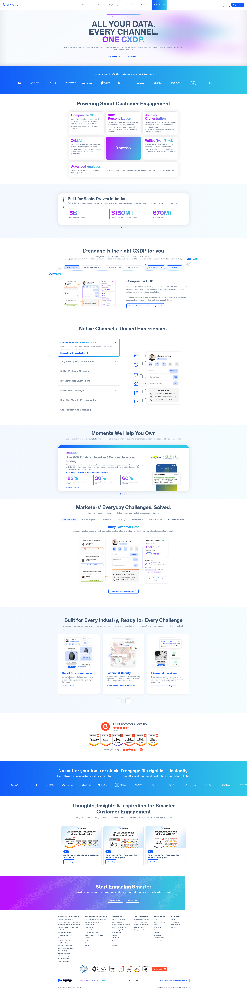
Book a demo (112, 56)
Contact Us (132, 900)
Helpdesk (157, 932)
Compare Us (132, 56)
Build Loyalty (121, 519)
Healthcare (115, 935)
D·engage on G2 (139, 930)
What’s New (157, 924)
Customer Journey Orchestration (68, 927)
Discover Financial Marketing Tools (163, 686)
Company (143, 5)
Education (115, 940)
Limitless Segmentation (65, 932)
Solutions (98, 5)
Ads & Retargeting (63, 961)
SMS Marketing (62, 950)
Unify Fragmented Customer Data (95, 919)
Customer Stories (159, 922)
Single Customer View (114, 267)
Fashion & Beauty (117, 922)
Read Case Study (71, 487)
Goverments (115, 943)
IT (85, 948)
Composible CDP (72, 267)
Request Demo (237, 5)
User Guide (157, 935)
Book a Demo (115, 900)
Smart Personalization (156, 267)
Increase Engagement (89, 519)
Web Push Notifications (65, 945)
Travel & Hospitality (117, 930)
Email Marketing (63, 943)
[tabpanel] (123, 209)
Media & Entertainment (119, 927)
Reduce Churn (106, 519)
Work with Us (175, 924)
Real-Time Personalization (176, 519)
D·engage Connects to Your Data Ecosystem (144, 306)
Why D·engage (114, 5)
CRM (86, 940)
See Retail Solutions (69, 686)
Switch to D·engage (140, 927)
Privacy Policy (172, 987)
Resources (130, 5)
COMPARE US (159, 5)
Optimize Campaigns (155, 519)
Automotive (115, 937)
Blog (66, 852)
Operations (88, 943)
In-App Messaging (63, 956)
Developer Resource (160, 930)
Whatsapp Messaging (64, 953)
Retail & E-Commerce (118, 919)
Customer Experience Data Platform (69, 922)
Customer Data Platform (65, 919)
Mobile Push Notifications (65, 948)
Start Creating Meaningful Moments (172, 980)
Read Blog (69, 862)
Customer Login (159, 937)
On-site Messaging (63, 958)
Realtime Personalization (65, 930)
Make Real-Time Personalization (95, 935)
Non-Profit (115, 945)
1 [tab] (121, 227)
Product (85, 5)
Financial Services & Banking (121, 924)
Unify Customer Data (69, 519)
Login (226, 5)
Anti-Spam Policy (184, 987)
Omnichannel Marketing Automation (69, 924)
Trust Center (175, 922)
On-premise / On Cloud (65, 935)
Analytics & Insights (64, 940)
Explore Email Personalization (72, 353)
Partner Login (158, 940)
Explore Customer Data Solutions (122, 591)
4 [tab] (126, 494)
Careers (173, 927)
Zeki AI (174, 267)
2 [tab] (123, 227)
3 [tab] (125, 227)
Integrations (157, 927)
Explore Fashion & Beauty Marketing (119, 685)
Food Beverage (116, 932)
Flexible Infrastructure (133, 267)
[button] (128, 701)
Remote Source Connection (92, 267)
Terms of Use (161, 987)
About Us (174, 919)
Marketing (88, 937)
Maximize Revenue (137, 519)
